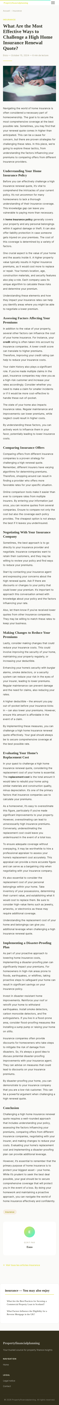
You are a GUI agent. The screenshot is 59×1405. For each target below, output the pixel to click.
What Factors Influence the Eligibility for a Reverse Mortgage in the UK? (27, 1313)
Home (6, 1364)
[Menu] (53, 2)
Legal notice (9, 1380)
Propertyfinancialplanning (21, 1343)
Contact (7, 1386)
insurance (17, 11)
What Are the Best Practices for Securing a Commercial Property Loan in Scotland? (27, 1303)
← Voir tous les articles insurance (21, 1265)
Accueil (6, 11)
